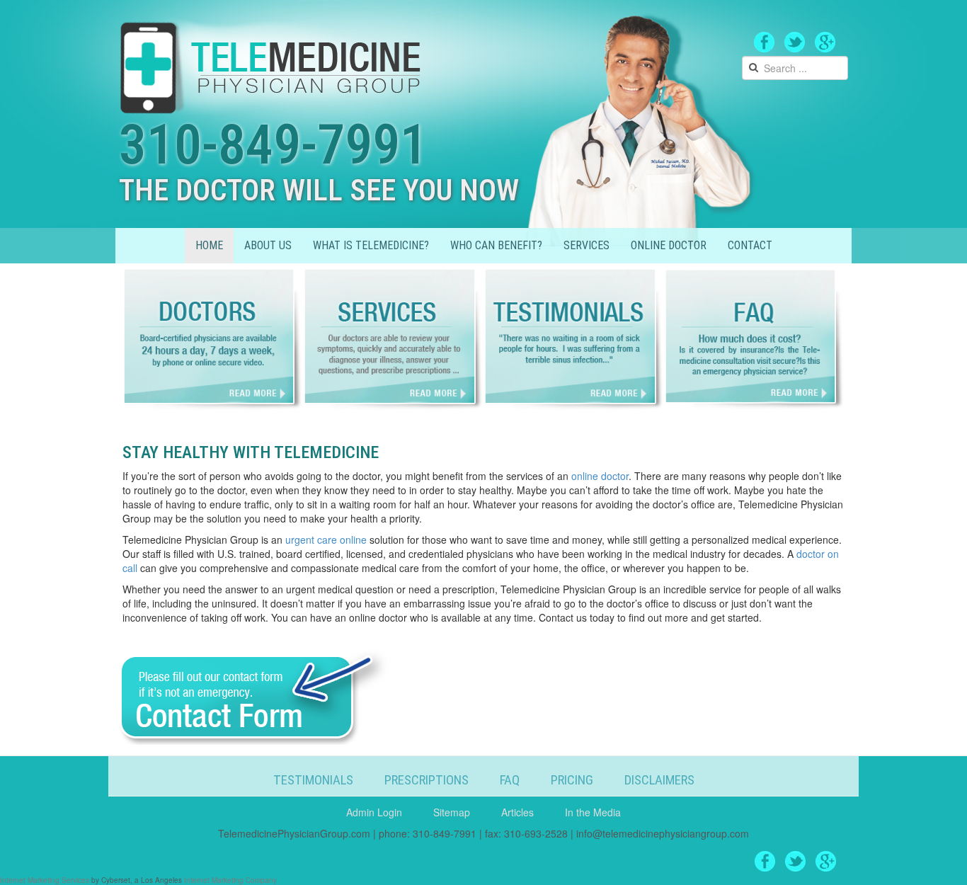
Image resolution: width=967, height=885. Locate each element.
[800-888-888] (272, 64)
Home (209, 245)
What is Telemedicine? (371, 245)
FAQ (510, 780)
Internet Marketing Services (44, 880)
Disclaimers (659, 780)
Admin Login (374, 812)
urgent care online (326, 539)
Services (586, 245)
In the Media (593, 812)
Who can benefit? (496, 245)
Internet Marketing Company (230, 880)
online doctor (600, 476)
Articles (517, 812)
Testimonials (313, 780)
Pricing (572, 780)
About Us (268, 245)
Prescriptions (426, 780)
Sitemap (451, 812)
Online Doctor (668, 245)
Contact (750, 245)
